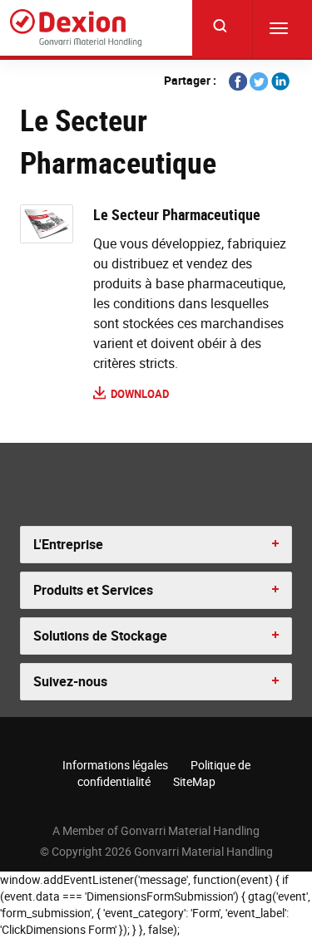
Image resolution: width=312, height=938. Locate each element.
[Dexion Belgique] (75, 28)
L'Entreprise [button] (68, 544)
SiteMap (194, 781)
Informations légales (115, 765)
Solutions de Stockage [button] (100, 635)
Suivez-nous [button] (70, 681)
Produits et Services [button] (93, 590)
